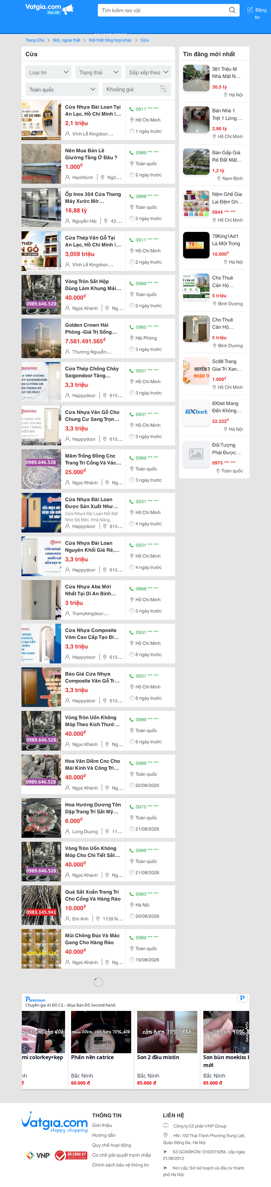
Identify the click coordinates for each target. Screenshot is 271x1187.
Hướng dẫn (104, 1134)
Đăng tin (261, 11)
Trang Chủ (34, 40)
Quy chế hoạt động (111, 1144)
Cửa (144, 40)
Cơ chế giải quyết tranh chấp (121, 1154)
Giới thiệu (102, 1125)
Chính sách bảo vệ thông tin (120, 1164)
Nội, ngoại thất (66, 40)
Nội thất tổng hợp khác (110, 40)
